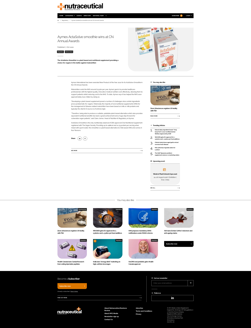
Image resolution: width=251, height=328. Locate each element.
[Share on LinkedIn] (80, 138)
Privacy (138, 314)
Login (188, 15)
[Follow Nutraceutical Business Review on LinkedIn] (172, 298)
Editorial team (98, 15)
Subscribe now (171, 244)
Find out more (62, 297)
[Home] (58, 20)
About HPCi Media (111, 313)
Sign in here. (74, 291)
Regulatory (60, 51)
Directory (87, 15)
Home (61, 15)
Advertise (139, 308)
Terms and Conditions (144, 311)
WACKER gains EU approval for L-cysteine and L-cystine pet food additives (167, 138)
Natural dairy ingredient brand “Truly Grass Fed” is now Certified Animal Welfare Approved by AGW (167, 132)
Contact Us (108, 319)
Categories (69, 15)
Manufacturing (175, 87)
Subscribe (175, 15)
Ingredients (119, 209)
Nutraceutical (68, 51)
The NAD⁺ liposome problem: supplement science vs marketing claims (167, 154)
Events (79, 15)
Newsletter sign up (111, 316)
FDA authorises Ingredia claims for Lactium (167, 149)
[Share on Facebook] (85, 138)
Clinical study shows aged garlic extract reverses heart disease (167, 143)
